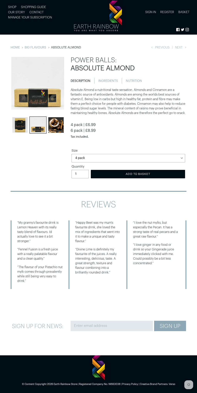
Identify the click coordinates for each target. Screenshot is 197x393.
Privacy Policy (130, 384)
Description (80, 80)
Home (15, 47)
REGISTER (167, 12)
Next (179, 47)
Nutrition (134, 80)
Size (75, 150)
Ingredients (108, 80)
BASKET (183, 12)
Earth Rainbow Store (65, 384)
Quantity (78, 166)
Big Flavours (35, 47)
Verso (172, 384)
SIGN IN (151, 12)
